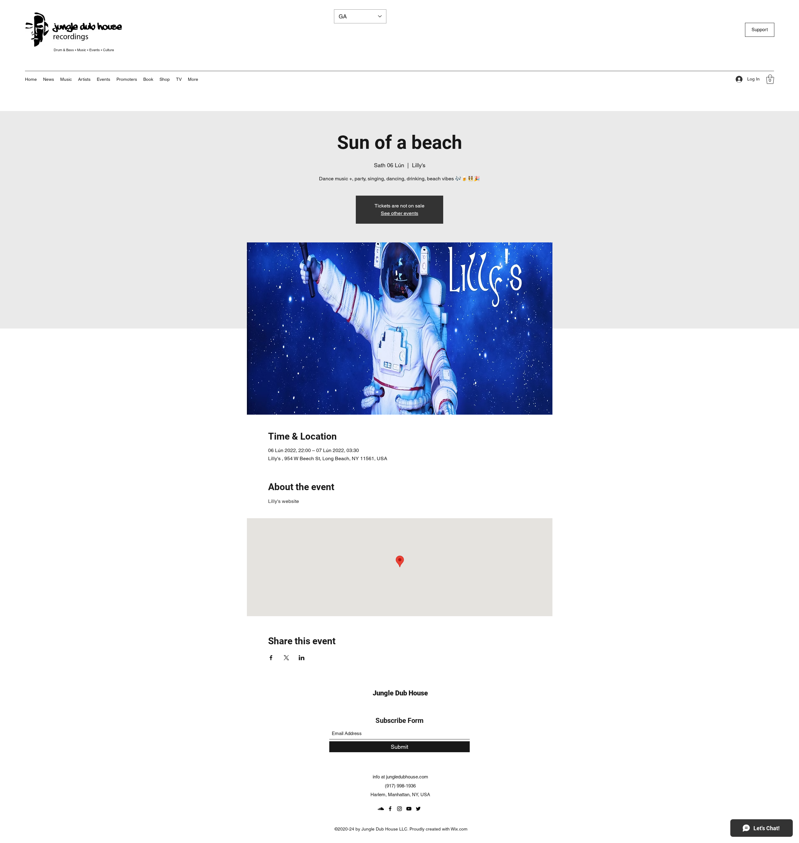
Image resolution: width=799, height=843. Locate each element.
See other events (399, 213)
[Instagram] (399, 809)
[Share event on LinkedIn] (302, 657)
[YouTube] (409, 809)
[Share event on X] (286, 657)
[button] (193, 79)
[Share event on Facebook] (271, 657)
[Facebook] (390, 809)
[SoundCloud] (381, 809)
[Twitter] (418, 809)
